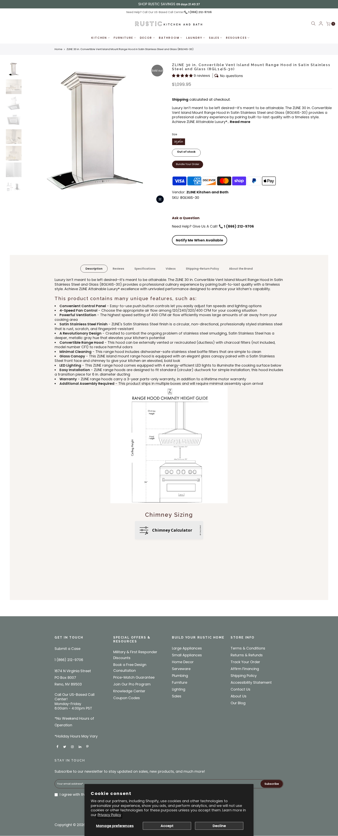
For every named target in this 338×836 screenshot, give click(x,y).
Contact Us (240, 689)
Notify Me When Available (199, 240)
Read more (239, 121)
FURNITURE (123, 38)
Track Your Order (245, 661)
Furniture (179, 682)
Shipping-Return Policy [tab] (202, 269)
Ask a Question (186, 217)
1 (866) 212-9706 (200, 12)
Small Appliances (187, 655)
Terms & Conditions (248, 648)
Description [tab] (93, 269)
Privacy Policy (109, 814)
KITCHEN (99, 38)
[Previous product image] (30, 134)
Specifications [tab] (145, 269)
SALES (214, 38)
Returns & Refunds (247, 655)
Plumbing (180, 675)
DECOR (146, 38)
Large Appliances (187, 648)
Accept (167, 825)
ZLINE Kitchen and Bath (207, 192)
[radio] (178, 141)
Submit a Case (67, 648)
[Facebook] (58, 746)
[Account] (321, 23)
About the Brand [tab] (241, 269)
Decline (219, 825)
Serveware (181, 668)
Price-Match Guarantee (134, 677)
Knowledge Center (129, 691)
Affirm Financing (245, 668)
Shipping (180, 99)
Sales (176, 696)
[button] (313, 24)
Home (58, 49)
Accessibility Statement (251, 682)
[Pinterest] (87, 746)
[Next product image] (159, 134)
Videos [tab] (171, 269)
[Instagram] (73, 746)
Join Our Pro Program (132, 684)
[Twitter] (65, 746)
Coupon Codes (126, 697)
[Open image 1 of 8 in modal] (160, 199)
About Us (238, 696)
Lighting (178, 689)
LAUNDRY (194, 38)
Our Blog (238, 703)
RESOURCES (236, 38)
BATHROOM (169, 38)
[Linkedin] (80, 746)
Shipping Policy (244, 675)
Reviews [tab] (118, 269)
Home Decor (183, 661)
